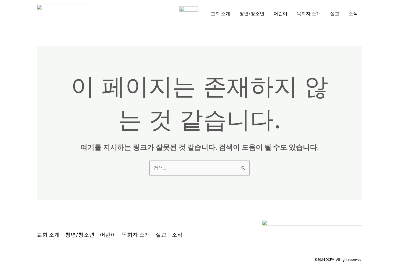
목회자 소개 (309, 13)
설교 (334, 13)
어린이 (280, 13)
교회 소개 (220, 13)
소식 (353, 13)
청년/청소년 (251, 13)
